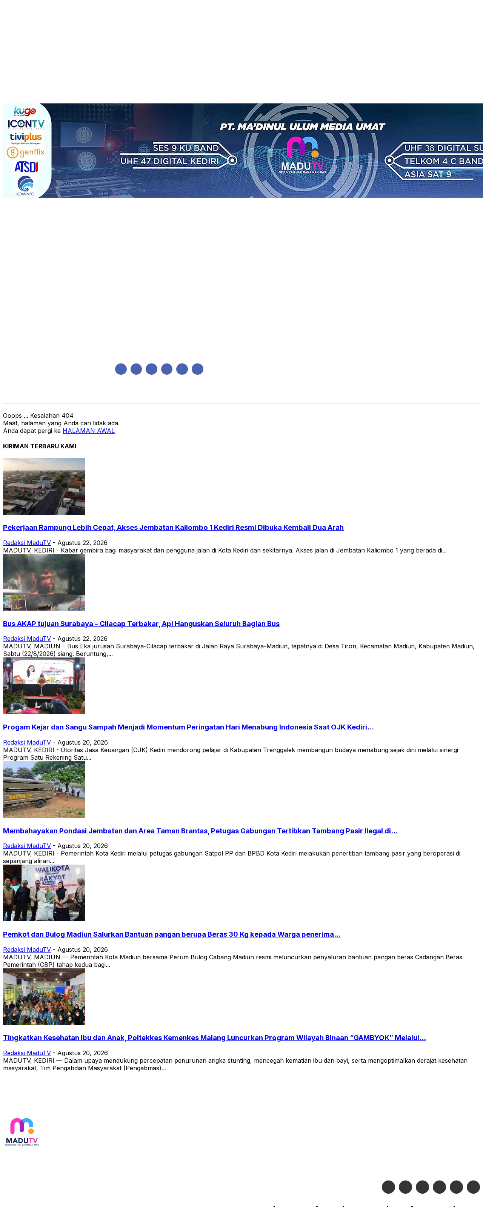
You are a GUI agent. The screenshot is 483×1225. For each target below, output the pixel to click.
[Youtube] (197, 369)
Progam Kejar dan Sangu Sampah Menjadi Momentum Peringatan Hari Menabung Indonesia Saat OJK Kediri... (188, 727)
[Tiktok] (456, 1187)
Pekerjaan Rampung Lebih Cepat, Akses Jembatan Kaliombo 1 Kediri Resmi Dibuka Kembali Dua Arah (173, 527)
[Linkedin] (151, 369)
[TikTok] (167, 369)
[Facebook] (121, 369)
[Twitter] (405, 1187)
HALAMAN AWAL (89, 430)
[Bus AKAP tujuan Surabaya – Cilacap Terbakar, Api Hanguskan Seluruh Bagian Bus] (44, 608)
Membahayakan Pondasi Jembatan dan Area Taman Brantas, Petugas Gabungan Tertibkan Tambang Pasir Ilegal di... (200, 830)
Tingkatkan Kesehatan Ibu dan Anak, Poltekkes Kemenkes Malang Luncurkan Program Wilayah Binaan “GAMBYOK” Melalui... (214, 1037)
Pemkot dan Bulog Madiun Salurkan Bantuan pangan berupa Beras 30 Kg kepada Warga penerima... (172, 934)
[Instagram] (136, 369)
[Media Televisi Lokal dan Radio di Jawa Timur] (22, 1132)
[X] (182, 369)
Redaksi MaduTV (27, 542)
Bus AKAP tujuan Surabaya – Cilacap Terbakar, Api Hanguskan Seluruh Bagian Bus (141, 623)
